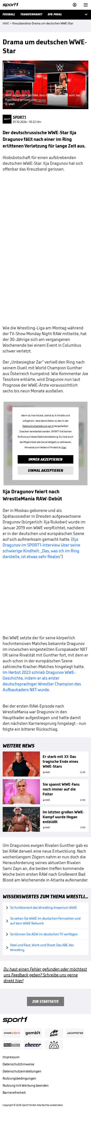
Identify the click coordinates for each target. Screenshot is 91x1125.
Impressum (11, 1057)
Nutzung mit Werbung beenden (26, 1085)
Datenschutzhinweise (18, 1064)
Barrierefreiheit (14, 1092)
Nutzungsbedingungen (19, 1078)
